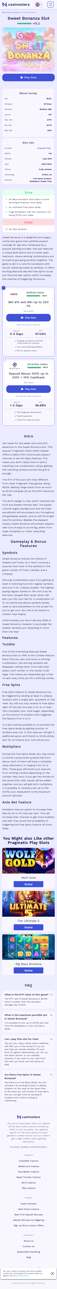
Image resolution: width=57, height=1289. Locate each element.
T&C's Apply (28, 311)
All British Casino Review (28, 396)
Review (28, 884)
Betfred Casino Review (28, 325)
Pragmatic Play (44, 148)
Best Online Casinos (11, 12)
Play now (30, 77)
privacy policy (22, 1276)
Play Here (30, 317)
